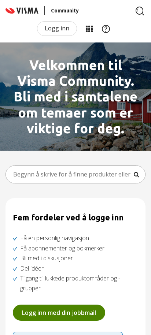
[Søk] (140, 10)
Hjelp (105, 28)
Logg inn (57, 28)
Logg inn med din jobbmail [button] (59, 313)
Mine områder (89, 28)
